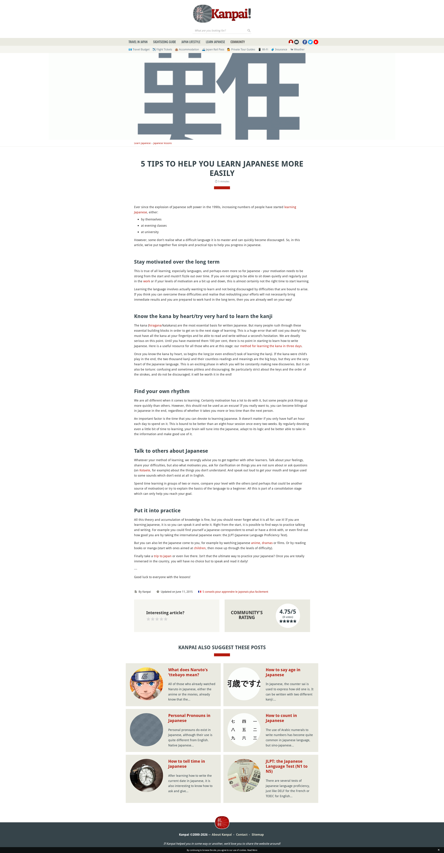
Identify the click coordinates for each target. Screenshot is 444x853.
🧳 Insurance (279, 49)
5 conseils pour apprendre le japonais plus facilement (235, 592)
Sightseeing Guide (164, 42)
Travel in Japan (138, 42)
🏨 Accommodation (187, 49)
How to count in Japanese (281, 718)
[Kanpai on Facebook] (304, 42)
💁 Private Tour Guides (241, 49)
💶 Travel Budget (139, 49)
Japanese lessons (162, 143)
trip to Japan (163, 556)
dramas (267, 543)
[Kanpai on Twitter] (310, 42)
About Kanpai (222, 834)
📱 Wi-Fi (263, 49)
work (146, 281)
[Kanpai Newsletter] (296, 42)
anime (255, 543)
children (200, 548)
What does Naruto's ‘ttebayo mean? (188, 672)
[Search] (249, 30)
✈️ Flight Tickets (162, 49)
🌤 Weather (297, 49)
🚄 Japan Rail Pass (213, 49)
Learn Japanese (215, 42)
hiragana (155, 325)
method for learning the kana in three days (271, 346)
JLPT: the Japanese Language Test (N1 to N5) (287, 766)
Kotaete (144, 470)
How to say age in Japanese (283, 672)
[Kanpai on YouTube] (316, 42)
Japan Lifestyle (190, 42)
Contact (241, 834)
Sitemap (258, 834)
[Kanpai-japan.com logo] (222, 13)
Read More (252, 850)
